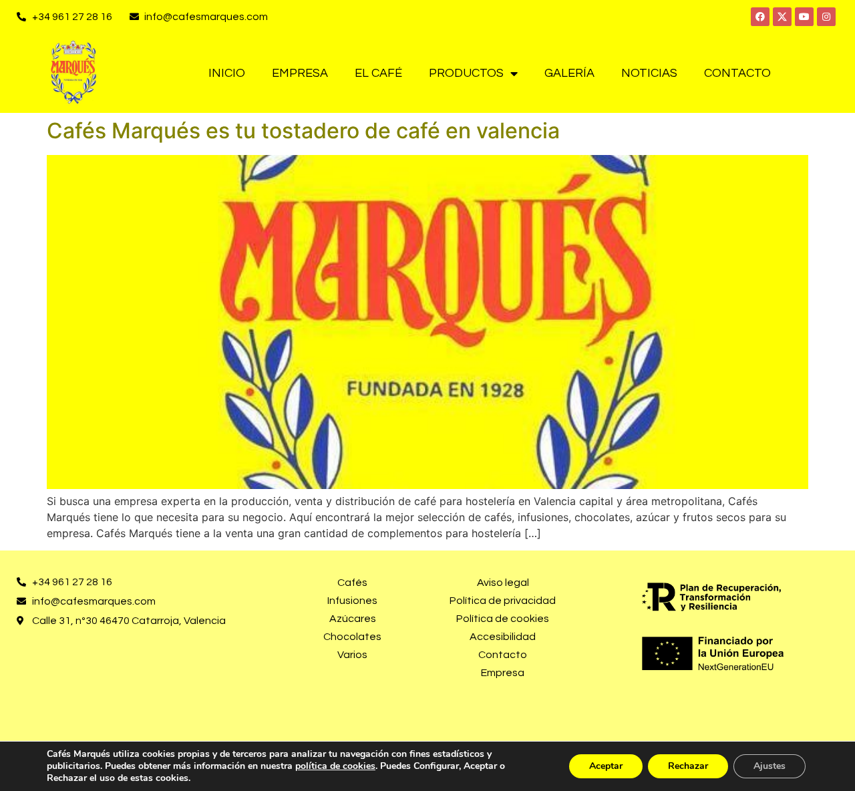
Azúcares (352, 618)
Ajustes (769, 766)
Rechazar (688, 766)
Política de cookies (502, 618)
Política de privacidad (503, 600)
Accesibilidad (503, 636)
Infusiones (352, 600)
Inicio (226, 73)
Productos (466, 73)
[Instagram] (826, 16)
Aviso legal (503, 582)
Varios (352, 654)
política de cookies (335, 766)
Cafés (352, 582)
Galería (569, 73)
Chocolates (352, 636)
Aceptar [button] (606, 766)
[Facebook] (760, 16)
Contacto (737, 73)
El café (378, 73)
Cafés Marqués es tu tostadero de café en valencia (303, 131)
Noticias (649, 73)
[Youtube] (804, 16)
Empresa (300, 73)
